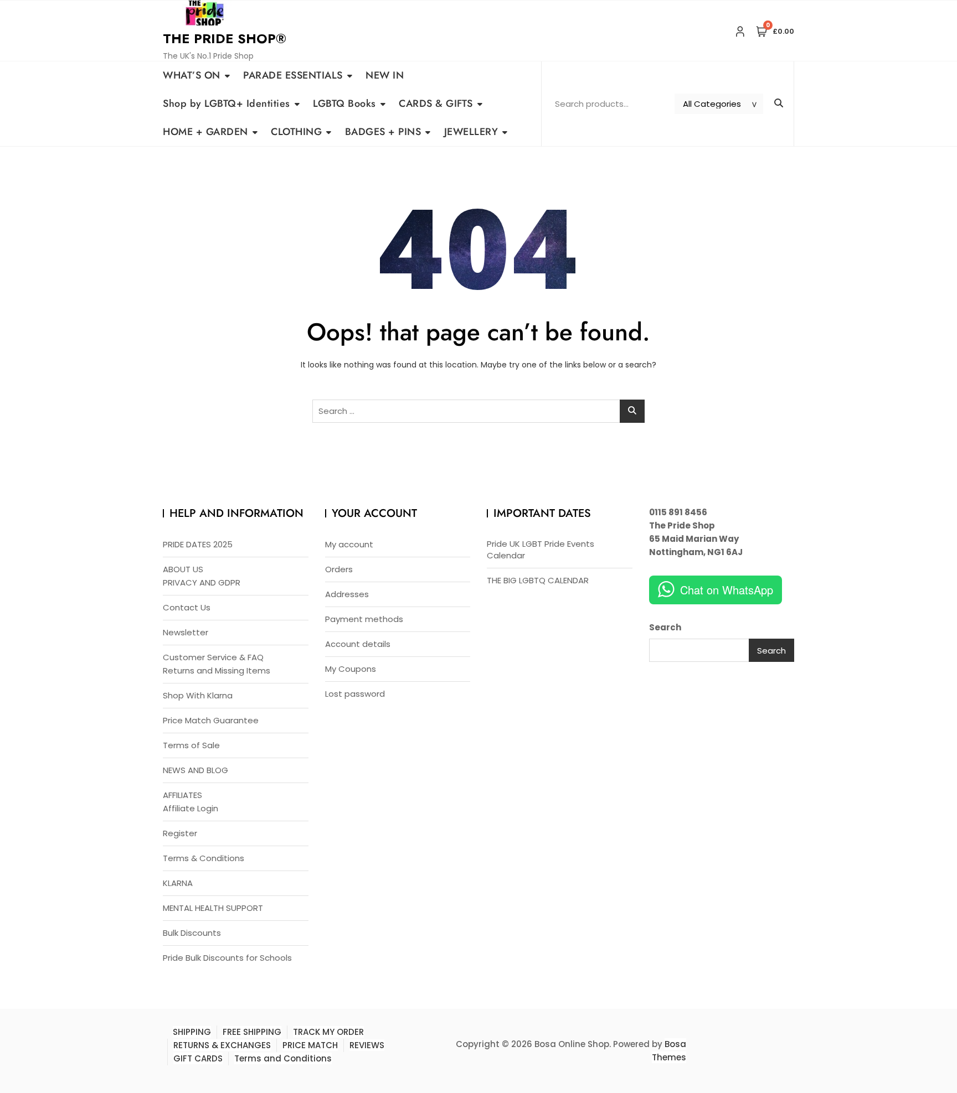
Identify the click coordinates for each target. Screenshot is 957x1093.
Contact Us (186, 607)
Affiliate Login (190, 808)
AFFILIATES (182, 795)
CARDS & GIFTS (436, 103)
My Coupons (350, 669)
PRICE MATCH (310, 1045)
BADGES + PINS (383, 132)
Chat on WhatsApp (726, 590)
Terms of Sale (191, 745)
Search (665, 627)
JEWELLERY (471, 132)
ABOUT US (183, 569)
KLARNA (178, 883)
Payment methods (364, 619)
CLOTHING (296, 132)
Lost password (355, 694)
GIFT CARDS (198, 1058)
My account (349, 544)
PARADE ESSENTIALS (293, 75)
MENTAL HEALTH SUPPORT (213, 908)
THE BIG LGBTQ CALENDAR (538, 580)
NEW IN (385, 75)
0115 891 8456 (678, 512)
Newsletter (185, 632)
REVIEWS (366, 1045)
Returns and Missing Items (216, 670)
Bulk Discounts (192, 933)
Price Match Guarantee (211, 720)
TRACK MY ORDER (328, 1032)
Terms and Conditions (283, 1058)
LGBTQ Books (344, 103)
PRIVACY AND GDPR (201, 582)
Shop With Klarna (198, 695)
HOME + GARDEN (205, 132)
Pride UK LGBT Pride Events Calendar (540, 549)
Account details (357, 644)
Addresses (347, 594)
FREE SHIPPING (252, 1032)
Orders (339, 569)
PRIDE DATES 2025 (198, 544)
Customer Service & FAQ (213, 657)
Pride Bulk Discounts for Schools (227, 958)
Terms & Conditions (203, 858)
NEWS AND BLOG (195, 770)
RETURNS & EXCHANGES (222, 1045)
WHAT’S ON (191, 75)
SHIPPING (192, 1032)
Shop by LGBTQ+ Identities (226, 103)
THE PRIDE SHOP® (224, 38)
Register (180, 833)
